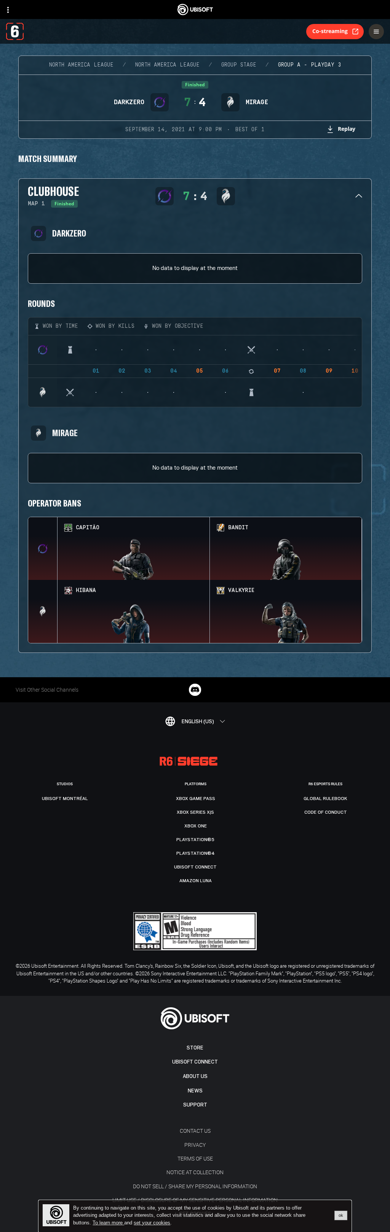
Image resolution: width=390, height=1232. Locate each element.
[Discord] (195, 689)
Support (195, 1105)
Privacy (195, 1144)
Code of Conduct (325, 812)
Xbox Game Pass (195, 798)
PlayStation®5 (195, 839)
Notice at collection (195, 1172)
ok (341, 1215)
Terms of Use (195, 1158)
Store (195, 1048)
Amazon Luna (195, 880)
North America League (81, 65)
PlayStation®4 (195, 853)
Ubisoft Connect (195, 1062)
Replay (346, 128)
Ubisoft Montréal (65, 798)
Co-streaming (330, 31)
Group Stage (238, 65)
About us (195, 1076)
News (195, 1091)
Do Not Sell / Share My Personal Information (195, 1186)
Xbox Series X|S (195, 812)
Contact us (195, 1130)
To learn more (108, 1223)
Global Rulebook (325, 798)
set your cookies (152, 1223)
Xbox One (195, 826)
